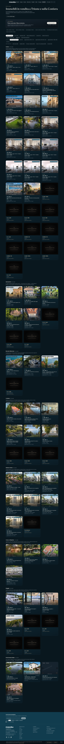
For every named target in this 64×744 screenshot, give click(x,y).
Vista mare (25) (15, 43)
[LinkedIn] (11, 737)
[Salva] (21, 62)
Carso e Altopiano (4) (10, 37)
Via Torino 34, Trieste (50, 732)
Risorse (25, 2)
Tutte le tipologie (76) (14, 39)
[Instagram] (9, 737)
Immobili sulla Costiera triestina (52, 29)
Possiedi (33, 2)
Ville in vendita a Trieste (10, 29)
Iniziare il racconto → (51, 23)
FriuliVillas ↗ (35, 730)
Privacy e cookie (21, 742)
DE (54, 2)
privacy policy (12, 721)
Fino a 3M (21, 720)
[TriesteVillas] (12, 2)
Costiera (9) (38, 35)
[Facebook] (6, 737)
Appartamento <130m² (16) (52, 39)
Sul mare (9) (50, 43)
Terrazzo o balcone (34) (30, 43)
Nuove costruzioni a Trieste (10, 31)
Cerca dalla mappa (11, 16)
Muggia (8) (18, 37)
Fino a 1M (13, 720)
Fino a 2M (17, 720)
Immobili (17, 2)
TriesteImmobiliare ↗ (36, 728)
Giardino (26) (22, 43)
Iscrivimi (23, 718)
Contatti (43, 2)
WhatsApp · (50, 730)
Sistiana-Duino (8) (45, 35)
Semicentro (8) (22, 35)
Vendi (36, 2)
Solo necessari (49, 742)
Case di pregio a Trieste (30, 29)
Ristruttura (29, 2)
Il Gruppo (39, 2)
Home (20, 728)
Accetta (55, 742)
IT (51, 2)
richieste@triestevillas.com (51, 728)
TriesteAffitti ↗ (35, 729)
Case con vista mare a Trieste (40, 29)
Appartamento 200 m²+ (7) (29, 39)
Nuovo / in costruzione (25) (41, 43)
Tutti (9, 720)
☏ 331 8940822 (49, 729)
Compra (21, 2)
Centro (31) (16, 35)
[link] (14, 57)
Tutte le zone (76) (9, 35)
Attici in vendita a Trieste (20, 29)
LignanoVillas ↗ (35, 732)
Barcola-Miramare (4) (31, 35)
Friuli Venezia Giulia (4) (25, 37)
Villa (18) (21, 39)
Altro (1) (7, 41)
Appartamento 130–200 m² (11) (41, 39)
